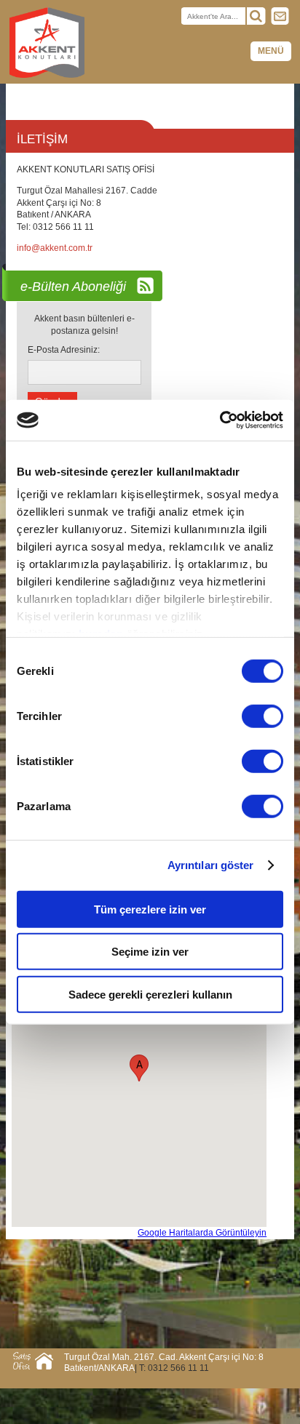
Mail (280, 16)
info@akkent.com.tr (54, 248)
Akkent (46, 43)
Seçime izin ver (150, 951)
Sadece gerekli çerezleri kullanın (150, 994)
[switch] (262, 715)
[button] (139, 1068)
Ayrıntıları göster (210, 865)
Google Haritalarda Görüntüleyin (202, 1233)
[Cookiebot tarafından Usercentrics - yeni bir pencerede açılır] (219, 420)
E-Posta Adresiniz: (64, 350)
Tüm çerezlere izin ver (150, 909)
